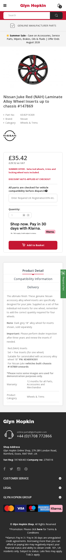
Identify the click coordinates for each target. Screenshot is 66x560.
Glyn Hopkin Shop (23, 524)
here (39, 529)
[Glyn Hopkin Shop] (33, 5)
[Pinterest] (26, 468)
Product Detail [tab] (33, 271)
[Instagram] (18, 468)
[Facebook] (4, 468)
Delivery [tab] (33, 287)
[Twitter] (11, 468)
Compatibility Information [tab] (33, 279)
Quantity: (14, 209)
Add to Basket (35, 245)
